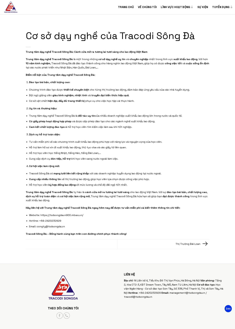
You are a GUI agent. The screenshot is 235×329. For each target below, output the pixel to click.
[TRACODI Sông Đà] (18, 7)
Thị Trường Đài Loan (188, 244)
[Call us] (66, 315)
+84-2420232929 (150, 292)
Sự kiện (202, 7)
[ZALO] (228, 308)
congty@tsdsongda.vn (51, 226)
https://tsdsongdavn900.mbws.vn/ (61, 215)
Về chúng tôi (147, 7)
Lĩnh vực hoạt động (175, 7)
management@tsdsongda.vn (187, 292)
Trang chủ (126, 7)
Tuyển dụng (221, 7)
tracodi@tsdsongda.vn (138, 296)
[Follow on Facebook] (59, 315)
